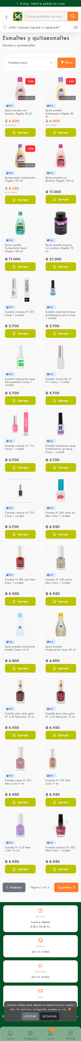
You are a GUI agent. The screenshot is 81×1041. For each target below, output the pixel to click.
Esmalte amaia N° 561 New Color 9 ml (18, 781)
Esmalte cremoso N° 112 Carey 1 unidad (19, 447)
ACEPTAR (30, 1016)
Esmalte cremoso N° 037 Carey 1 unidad (19, 313)
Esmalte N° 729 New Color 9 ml (58, 781)
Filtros (68, 62)
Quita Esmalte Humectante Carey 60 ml (61, 648)
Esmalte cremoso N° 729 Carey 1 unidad (20, 514)
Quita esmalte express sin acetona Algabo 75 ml (59, 248)
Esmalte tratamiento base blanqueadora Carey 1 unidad (20, 382)
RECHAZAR (50, 1016)
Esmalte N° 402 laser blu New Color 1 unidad (61, 514)
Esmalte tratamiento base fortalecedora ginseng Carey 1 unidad (61, 449)
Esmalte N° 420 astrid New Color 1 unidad (59, 581)
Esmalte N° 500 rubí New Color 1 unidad (20, 581)
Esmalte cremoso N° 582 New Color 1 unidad (60, 849)
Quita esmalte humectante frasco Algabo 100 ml (16, 248)
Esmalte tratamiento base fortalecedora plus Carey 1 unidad (61, 315)
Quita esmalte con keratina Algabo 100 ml (60, 179)
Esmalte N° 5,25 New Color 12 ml (18, 849)
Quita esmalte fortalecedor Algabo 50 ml (59, 114)
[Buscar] (72, 16)
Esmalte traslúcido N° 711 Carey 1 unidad (58, 380)
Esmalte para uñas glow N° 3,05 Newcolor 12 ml (19, 715)
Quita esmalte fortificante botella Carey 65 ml (20, 648)
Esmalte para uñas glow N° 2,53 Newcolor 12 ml (60, 715)
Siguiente (64, 887)
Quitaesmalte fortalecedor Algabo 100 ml (20, 179)
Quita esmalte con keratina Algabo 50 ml (18, 112)
